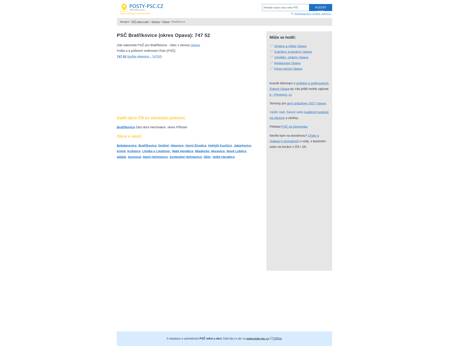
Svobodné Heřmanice (186, 157)
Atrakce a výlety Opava (290, 46)
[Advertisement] (143, 88)
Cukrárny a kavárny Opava (293, 52)
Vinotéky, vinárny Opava (291, 57)
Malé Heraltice (182, 151)
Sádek (121, 157)
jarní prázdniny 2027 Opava (306, 103)
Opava (166, 21)
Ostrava (156, 21)
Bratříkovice (126, 127)
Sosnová (134, 157)
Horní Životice (195, 145)
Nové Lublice (236, 151)
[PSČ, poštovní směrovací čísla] (276, 338)
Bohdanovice (127, 145)
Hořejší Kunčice (220, 145)
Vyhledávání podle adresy (312, 13)
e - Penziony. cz (281, 94)
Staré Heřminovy (155, 157)
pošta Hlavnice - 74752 (144, 56)
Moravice (218, 151)
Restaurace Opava (287, 63)
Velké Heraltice (223, 157)
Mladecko (202, 151)
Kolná (121, 151)
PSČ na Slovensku (294, 126)
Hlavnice (177, 145)
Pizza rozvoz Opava (288, 69)
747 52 (121, 56)
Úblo (207, 157)
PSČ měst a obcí (140, 21)
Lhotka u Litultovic (156, 151)
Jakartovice (242, 145)
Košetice (133, 151)
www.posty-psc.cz (258, 338)
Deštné (163, 145)
